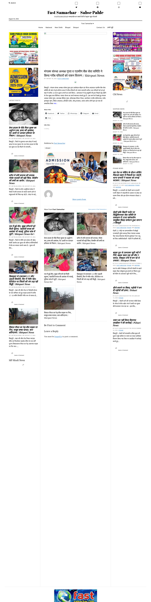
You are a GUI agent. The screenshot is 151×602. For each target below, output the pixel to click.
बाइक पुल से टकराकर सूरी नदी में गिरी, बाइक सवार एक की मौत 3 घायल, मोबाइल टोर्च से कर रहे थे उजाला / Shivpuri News (127, 256)
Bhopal (67, 27)
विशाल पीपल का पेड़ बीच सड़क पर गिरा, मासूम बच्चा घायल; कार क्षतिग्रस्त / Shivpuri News (23, 330)
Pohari (137, 185)
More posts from (77, 199)
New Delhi (58, 27)
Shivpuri (76, 27)
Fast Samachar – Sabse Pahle (75, 12)
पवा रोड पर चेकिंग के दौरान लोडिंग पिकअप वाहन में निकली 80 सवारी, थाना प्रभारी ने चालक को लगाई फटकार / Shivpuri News (127, 176)
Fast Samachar (86, 23)
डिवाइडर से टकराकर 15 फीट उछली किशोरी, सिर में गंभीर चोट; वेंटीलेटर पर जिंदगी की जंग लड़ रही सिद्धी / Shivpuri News (23, 280)
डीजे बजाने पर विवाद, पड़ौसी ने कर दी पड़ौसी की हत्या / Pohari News (127, 290)
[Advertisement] (75, 370)
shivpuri (47, 148)
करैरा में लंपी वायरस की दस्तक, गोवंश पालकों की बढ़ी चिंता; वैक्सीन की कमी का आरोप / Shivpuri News (23, 179)
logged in (58, 336)
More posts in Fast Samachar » (97, 209)
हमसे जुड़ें (110, 27)
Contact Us (101, 27)
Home (40, 27)
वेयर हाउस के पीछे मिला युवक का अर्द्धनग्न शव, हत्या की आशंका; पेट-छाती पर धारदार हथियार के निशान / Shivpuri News (23, 131)
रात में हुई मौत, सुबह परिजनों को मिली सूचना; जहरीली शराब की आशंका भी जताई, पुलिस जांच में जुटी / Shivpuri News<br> (22, 230)
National (49, 27)
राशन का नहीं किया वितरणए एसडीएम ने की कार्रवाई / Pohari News (127, 323)
